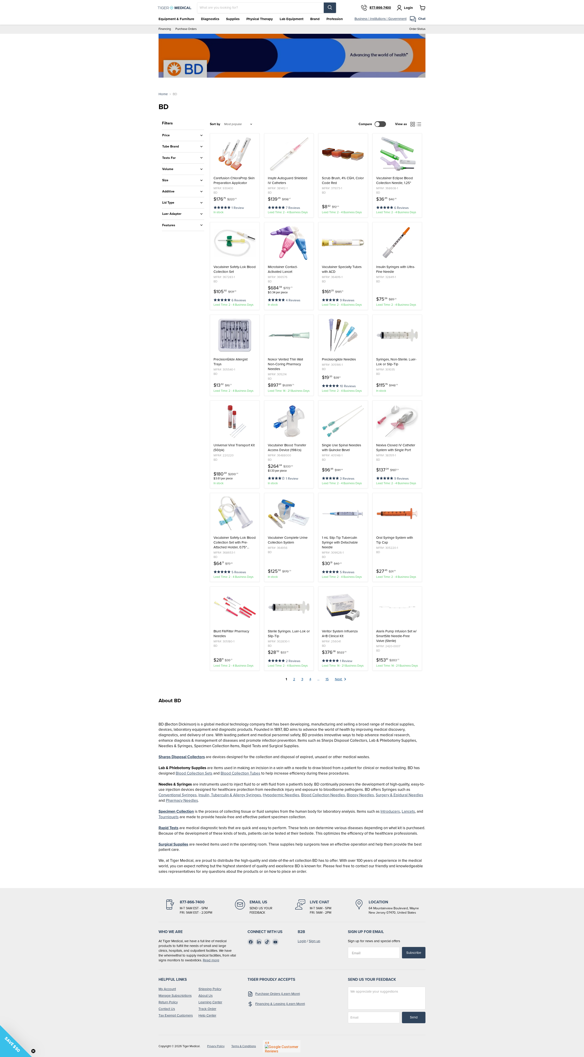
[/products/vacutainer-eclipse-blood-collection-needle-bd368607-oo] (397, 154)
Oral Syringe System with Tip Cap (394, 540)
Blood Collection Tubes (240, 773)
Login (302, 941)
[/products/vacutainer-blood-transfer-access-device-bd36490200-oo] (289, 421)
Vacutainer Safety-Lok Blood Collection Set (235, 269)
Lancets (408, 811)
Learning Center (210, 1002)
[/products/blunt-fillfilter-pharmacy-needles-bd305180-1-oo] (235, 607)
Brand (315, 18)
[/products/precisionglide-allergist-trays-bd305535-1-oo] (235, 335)
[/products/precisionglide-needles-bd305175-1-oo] (343, 335)
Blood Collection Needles (323, 795)
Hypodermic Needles (281, 795)
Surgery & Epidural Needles (399, 795)
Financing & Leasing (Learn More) (280, 1003)
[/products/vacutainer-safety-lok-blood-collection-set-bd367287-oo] (235, 243)
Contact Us (167, 1008)
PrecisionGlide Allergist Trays (231, 362)
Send (414, 1017)
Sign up (314, 941)
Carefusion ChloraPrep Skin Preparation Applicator (234, 180)
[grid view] (412, 124)
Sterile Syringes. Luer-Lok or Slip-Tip (289, 634)
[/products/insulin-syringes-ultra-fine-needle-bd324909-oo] (397, 243)
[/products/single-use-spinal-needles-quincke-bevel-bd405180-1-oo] (343, 421)
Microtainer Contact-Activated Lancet (283, 269)
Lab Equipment (291, 18)
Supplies (233, 18)
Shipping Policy (209, 988)
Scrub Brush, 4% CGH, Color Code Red (343, 180)
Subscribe (413, 952)
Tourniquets (169, 817)
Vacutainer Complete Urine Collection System (288, 540)
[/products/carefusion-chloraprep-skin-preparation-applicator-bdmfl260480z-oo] (235, 154)
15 (327, 679)
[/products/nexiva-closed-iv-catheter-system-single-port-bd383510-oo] (397, 421)
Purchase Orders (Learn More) (277, 993)
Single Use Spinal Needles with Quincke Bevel (341, 447)
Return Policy (168, 1002)
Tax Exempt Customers (176, 1015)
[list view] (419, 124)
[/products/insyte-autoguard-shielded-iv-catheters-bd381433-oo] (289, 154)
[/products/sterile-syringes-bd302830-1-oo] (289, 607)
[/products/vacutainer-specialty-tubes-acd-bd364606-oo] (343, 243)
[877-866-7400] (188, 907)
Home (163, 94)
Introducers (390, 811)
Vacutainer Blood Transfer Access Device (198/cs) (287, 447)
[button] (223, 207)
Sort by (215, 124)
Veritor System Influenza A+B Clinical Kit (340, 634)
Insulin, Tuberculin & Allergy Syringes (229, 795)
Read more (211, 960)
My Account (167, 988)
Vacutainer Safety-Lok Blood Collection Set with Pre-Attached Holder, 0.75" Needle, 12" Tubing (235, 542)
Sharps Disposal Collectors (182, 757)
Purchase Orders (186, 29)
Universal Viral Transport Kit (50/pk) (234, 447)
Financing (165, 29)
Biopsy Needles (360, 795)
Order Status (417, 29)
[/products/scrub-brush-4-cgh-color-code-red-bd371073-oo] (343, 154)
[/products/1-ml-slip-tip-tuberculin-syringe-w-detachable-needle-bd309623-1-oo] (343, 514)
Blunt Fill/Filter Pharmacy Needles (231, 634)
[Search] (330, 8)
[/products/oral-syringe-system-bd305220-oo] (397, 514)
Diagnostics (210, 18)
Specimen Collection (176, 811)
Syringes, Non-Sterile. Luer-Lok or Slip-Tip (396, 362)
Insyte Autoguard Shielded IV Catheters (287, 180)
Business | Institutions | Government (381, 18)
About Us (205, 995)
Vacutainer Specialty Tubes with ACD (342, 269)
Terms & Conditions (243, 1046)
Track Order (207, 1008)
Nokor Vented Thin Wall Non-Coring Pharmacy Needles (285, 364)
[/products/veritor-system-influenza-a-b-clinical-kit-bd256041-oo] (343, 607)
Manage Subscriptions (175, 995)
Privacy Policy (215, 1046)
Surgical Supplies (173, 844)
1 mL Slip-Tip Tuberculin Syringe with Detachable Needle (340, 542)
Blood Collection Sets (194, 773)
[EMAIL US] (253, 907)
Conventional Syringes (178, 795)
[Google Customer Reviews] (281, 1046)
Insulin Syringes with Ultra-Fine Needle (395, 269)
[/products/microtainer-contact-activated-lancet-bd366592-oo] (289, 243)
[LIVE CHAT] (313, 907)
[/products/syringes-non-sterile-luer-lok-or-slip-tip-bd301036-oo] (397, 335)
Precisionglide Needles (339, 359)
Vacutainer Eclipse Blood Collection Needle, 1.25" (394, 180)
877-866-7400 (380, 8)
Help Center (207, 1015)
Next (339, 679)
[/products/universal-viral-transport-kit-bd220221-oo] (235, 421)
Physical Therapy (259, 18)
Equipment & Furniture (176, 18)
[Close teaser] (33, 1051)
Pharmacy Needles (182, 800)
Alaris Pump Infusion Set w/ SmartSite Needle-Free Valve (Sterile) (396, 636)
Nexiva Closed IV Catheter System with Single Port (395, 447)
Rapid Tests (168, 828)
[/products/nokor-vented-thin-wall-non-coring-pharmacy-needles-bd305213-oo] (289, 335)
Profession (334, 18)
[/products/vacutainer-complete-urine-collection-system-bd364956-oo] (289, 514)
